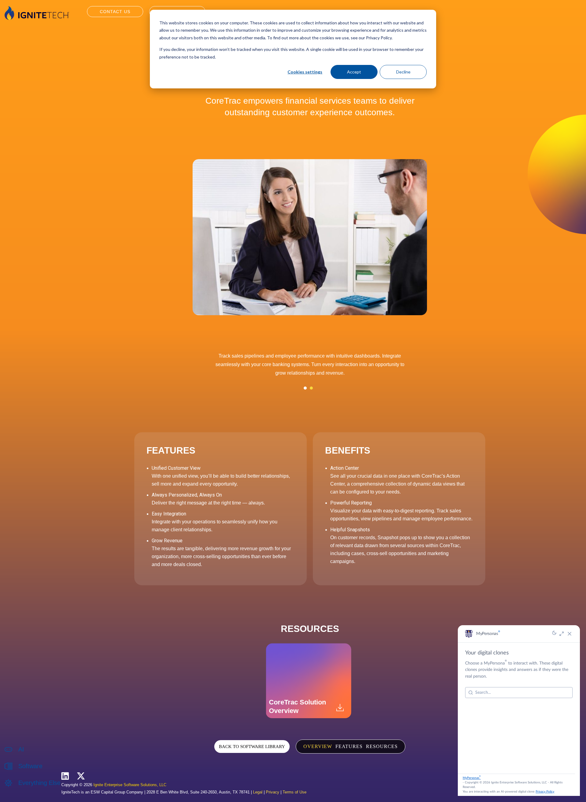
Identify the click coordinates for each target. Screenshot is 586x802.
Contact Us (115, 11)
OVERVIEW (317, 746)
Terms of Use (294, 792)
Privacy (272, 792)
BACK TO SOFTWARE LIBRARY (252, 746)
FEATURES (349, 746)
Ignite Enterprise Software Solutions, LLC (129, 784)
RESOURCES (382, 746)
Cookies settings (305, 71)
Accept (354, 71)
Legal (257, 792)
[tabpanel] (310, 367)
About (24, 789)
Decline (403, 71)
